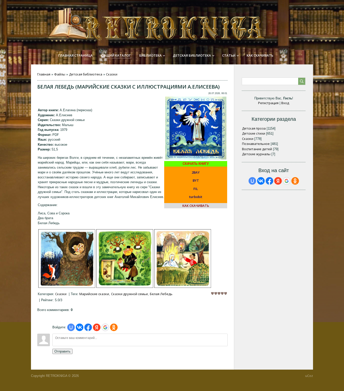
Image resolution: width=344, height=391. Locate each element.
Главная (43, 74)
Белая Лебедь (161, 294)
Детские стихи (253, 133)
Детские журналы (256, 154)
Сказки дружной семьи (129, 294)
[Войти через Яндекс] (96, 327)
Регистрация (268, 103)
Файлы (59, 74)
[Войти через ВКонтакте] (79, 327)
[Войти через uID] (71, 327)
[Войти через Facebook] (88, 327)
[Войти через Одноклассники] (114, 327)
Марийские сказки (94, 294)
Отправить (62, 351)
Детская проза (254, 128)
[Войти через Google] (105, 327)
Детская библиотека (85, 74)
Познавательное (256, 143)
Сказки (111, 74)
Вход (285, 103)
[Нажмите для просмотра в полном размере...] (66, 286)
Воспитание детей (257, 149)
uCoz (309, 375)
